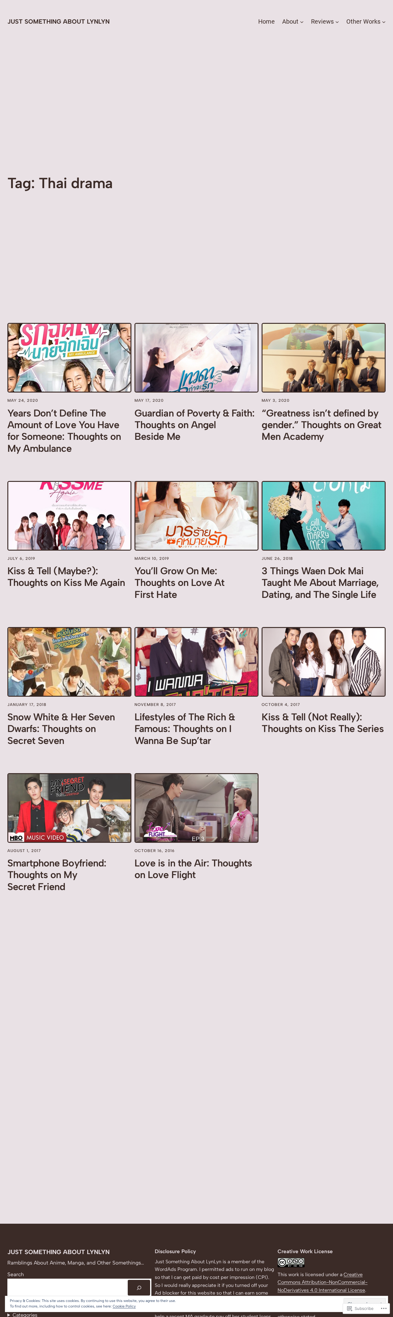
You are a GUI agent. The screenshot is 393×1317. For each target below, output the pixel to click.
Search (15, 1274)
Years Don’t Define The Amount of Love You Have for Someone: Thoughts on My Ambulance (64, 430)
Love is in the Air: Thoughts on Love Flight (193, 869)
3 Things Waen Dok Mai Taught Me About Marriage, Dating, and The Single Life (320, 582)
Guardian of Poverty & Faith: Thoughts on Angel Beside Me (194, 425)
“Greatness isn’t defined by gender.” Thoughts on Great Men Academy (321, 425)
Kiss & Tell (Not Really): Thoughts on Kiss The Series (322, 722)
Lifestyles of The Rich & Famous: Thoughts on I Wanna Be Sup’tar (184, 728)
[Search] (139, 1288)
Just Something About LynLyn (58, 21)
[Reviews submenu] (337, 21)
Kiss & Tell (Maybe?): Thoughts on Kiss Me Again (66, 576)
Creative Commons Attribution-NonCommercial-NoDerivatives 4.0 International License (323, 1282)
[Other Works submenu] (384, 21)
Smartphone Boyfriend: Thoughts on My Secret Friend (56, 875)
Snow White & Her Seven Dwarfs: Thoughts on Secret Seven (61, 728)
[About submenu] (302, 21)
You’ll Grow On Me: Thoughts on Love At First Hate (179, 582)
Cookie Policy (124, 1306)
